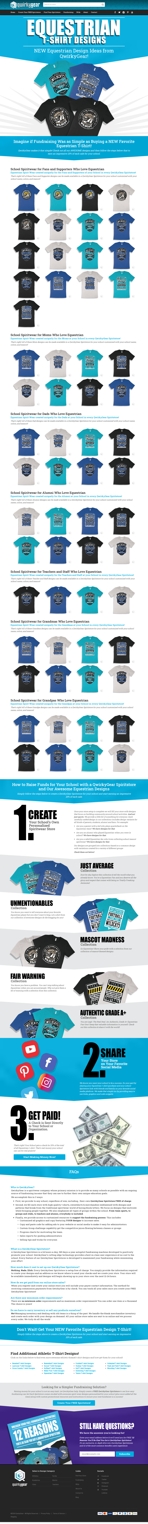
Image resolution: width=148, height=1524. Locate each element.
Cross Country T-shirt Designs (23, 1368)
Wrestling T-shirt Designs (117, 1368)
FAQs (78, 12)
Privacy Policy (45, 1513)
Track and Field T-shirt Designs (119, 1366)
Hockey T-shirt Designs (84, 1366)
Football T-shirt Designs (85, 1363)
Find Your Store (81, 1476)
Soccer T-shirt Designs (52, 1366)
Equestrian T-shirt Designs (54, 1373)
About (85, 12)
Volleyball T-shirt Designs (117, 1363)
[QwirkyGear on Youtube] (131, 12)
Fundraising (68, 12)
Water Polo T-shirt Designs (54, 1371)
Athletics (35, 1476)
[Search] (103, 4)
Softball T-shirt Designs (53, 1368)
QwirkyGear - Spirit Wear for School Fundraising (25, 4)
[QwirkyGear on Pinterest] (127, 12)
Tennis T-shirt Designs (84, 1373)
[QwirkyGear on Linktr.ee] (135, 12)
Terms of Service (59, 1513)
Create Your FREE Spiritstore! (74, 1402)
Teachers (55, 1484)
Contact (94, 12)
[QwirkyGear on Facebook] (114, 12)
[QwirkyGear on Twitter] (118, 12)
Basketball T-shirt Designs (54, 1363)
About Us (79, 1489)
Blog (77, 1497)
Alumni (54, 1480)
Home (13, 12)
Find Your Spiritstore (52, 12)
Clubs (34, 1484)
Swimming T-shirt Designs (86, 1371)
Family (54, 1476)
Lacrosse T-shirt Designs (21, 1366)
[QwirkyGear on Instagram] (123, 12)
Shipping (14, 1517)
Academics (36, 1480)
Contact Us (79, 1493)
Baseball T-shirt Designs (21, 1363)
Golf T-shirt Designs (83, 1368)
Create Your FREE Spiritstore (29, 12)
